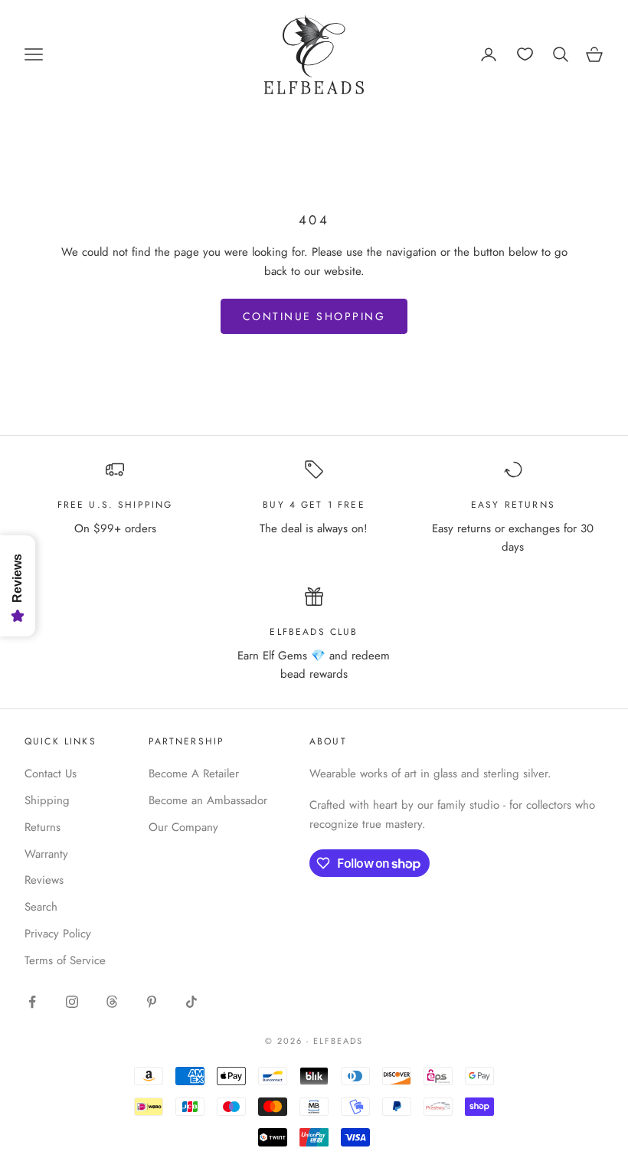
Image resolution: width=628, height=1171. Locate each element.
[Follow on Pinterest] (151, 1001)
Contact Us (51, 773)
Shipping (47, 800)
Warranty (46, 854)
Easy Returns (513, 505)
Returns (43, 827)
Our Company (183, 827)
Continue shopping (314, 316)
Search (41, 906)
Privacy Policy (58, 933)
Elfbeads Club (314, 632)
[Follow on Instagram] (72, 1001)
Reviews (44, 880)
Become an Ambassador (208, 800)
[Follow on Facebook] (32, 1001)
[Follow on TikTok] (191, 1001)
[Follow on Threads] (111, 1001)
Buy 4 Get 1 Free (314, 505)
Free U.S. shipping (115, 505)
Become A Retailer (194, 773)
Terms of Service (65, 960)
